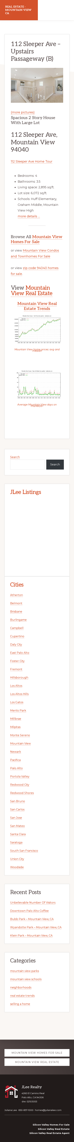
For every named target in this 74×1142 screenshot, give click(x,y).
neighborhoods (20, 987)
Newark (15, 751)
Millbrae (15, 718)
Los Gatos (16, 702)
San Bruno (17, 801)
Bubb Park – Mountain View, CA (32, 919)
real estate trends (22, 995)
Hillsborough (19, 677)
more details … (29, 216)
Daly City (16, 644)
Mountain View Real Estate (31, 291)
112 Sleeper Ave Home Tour (31, 161)
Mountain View (20, 743)
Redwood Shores (22, 793)
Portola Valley (19, 776)
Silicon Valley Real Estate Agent (49, 1133)
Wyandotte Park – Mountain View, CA (35, 927)
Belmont (16, 603)
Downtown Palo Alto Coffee (29, 910)
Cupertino (17, 636)
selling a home (20, 1004)
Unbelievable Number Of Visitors (32, 902)
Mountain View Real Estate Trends (37, 306)
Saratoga (16, 842)
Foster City (17, 661)
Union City (17, 859)
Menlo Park (18, 710)
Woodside (17, 867)
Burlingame (18, 619)
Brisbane (16, 611)
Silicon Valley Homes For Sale (51, 1124)
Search (15, 457)
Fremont (16, 669)
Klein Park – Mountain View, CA (31, 935)
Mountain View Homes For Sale (36, 239)
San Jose (16, 817)
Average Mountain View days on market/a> (37, 405)
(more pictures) (23, 112)
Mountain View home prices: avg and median (37, 350)
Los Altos (16, 685)
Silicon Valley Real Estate (54, 1129)
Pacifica (15, 760)
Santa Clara (18, 834)
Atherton (16, 595)
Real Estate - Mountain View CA (18, 10)
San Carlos (17, 809)
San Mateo (17, 826)
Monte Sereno (20, 735)
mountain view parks (24, 971)
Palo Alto (16, 768)
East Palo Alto (19, 652)
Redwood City (19, 784)
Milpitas (15, 727)
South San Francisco (24, 850)
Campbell (17, 628)
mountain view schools (25, 979)
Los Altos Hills (19, 694)
